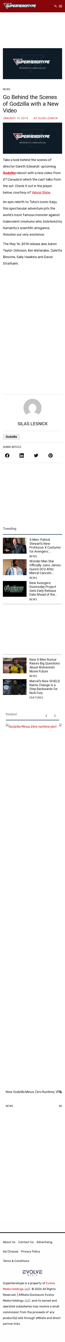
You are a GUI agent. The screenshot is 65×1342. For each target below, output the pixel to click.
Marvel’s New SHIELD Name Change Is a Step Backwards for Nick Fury (44, 687)
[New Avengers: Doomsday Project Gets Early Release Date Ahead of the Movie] (15, 589)
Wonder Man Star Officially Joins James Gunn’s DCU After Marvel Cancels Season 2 (45, 567)
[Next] (55, 715)
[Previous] (46, 715)
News (6, 89)
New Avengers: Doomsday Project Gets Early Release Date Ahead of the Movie (42, 589)
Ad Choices (10, 1251)
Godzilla (9, 173)
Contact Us (26, 1242)
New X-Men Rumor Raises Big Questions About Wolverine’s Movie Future (44, 665)
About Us (9, 1242)
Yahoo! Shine (40, 193)
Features (36, 697)
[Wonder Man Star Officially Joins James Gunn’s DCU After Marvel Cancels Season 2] (15, 567)
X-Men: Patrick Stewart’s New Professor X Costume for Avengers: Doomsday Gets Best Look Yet (45, 545)
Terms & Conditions (16, 1261)
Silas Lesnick (48, 118)
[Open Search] (55, 6)
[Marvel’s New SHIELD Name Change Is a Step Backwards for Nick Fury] (15, 687)
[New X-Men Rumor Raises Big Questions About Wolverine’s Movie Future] (15, 665)
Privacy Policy (30, 1251)
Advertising (44, 1242)
